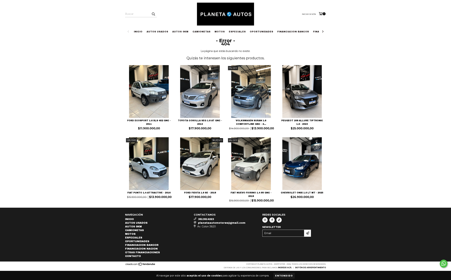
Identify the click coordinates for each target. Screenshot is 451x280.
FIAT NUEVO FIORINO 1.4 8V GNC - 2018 (251, 194)
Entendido (284, 276)
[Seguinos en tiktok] (279, 220)
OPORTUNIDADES (261, 31)
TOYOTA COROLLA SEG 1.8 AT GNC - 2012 (200, 122)
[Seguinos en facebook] (272, 220)
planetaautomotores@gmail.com (221, 223)
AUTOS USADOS (157, 31)
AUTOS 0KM (180, 31)
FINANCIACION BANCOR (293, 31)
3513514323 (206, 219)
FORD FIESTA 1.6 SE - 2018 (200, 192)
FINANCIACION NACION (141, 248)
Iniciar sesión (309, 14)
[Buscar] (153, 14)
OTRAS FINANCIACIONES (142, 252)
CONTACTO (133, 256)
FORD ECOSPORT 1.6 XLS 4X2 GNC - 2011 (149, 122)
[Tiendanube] (140, 265)
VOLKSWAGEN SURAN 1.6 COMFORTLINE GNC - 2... (251, 122)
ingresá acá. (285, 267)
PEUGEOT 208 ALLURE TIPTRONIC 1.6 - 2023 (302, 122)
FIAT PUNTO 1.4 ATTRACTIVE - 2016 (149, 192)
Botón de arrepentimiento (310, 267)
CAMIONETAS (202, 31)
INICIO (138, 31)
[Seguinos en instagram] (265, 220)
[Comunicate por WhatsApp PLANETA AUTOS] (443, 264)
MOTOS (220, 31)
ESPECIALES (237, 31)
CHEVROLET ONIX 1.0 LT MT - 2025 (302, 192)
